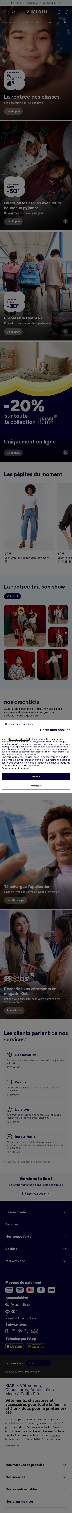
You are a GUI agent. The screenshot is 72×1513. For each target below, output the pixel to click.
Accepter (36, 776)
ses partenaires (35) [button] (19, 739)
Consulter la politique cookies (16, 768)
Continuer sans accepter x (19, 724)
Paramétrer (36, 786)
